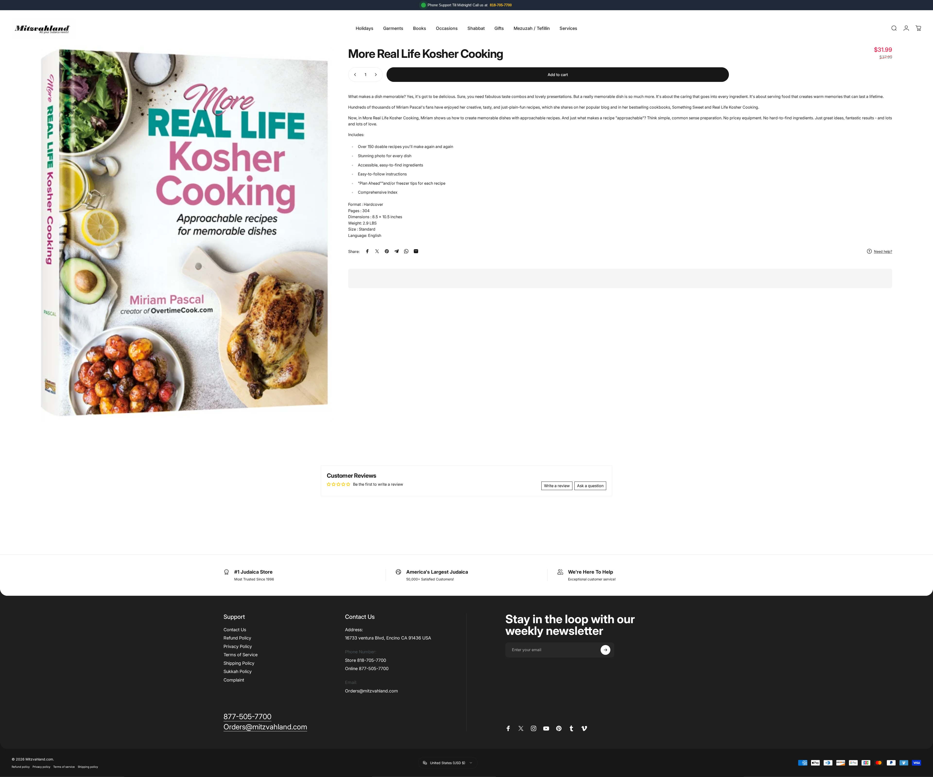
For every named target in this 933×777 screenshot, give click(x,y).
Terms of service (64, 766)
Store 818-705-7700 (365, 660)
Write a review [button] (557, 485)
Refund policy (21, 766)
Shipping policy (88, 766)
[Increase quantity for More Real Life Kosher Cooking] (376, 75)
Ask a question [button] (590, 485)
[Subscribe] (605, 650)
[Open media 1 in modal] (187, 234)
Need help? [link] (883, 251)
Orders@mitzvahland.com (371, 690)
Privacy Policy (238, 646)
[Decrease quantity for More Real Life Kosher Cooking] (354, 75)
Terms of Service (241, 654)
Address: (354, 629)
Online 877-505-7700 (367, 668)
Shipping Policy (239, 663)
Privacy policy (41, 766)
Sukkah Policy (238, 671)
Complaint (234, 679)
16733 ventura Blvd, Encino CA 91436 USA (388, 637)
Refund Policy (237, 637)
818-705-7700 (501, 5)
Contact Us (235, 629)
